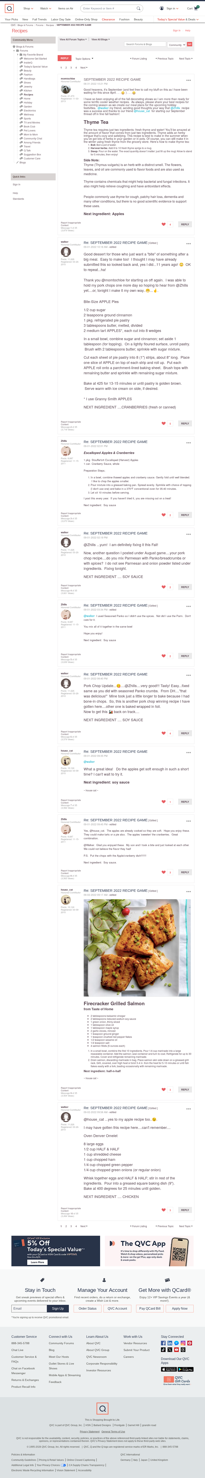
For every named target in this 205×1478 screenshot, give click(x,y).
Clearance (108, 19)
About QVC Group (97, 1350)
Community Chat (33, 138)
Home (27, 98)
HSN (88, 1425)
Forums (39, 25)
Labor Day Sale (61, 19)
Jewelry (28, 86)
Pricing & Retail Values (51, 1460)
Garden (28, 106)
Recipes (50, 25)
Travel (27, 146)
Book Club (29, 126)
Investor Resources (98, 1370)
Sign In (177, 30)
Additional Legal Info (22, 1465)
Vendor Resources (135, 1343)
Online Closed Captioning (81, 1460)
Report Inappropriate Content (71, 224)
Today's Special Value (36, 66)
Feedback (55, 1382)
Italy (135, 1460)
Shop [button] (26, 8)
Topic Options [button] (82, 58)
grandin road (149, 1425)
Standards (18, 198)
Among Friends (32, 142)
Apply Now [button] (180, 1308)
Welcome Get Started (35, 58)
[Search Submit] (139, 8)
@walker (103, 108)
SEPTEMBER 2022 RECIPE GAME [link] (74, 24)
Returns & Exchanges (25, 1380)
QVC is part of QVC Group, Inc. (65, 1425)
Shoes (27, 82)
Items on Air (65, 8)
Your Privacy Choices (48, 1465)
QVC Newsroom (96, 1356)
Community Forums (61, 1343)
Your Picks (11, 19)
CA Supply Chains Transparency (86, 1465)
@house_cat (142, 111)
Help (187, 30)
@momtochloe (113, 279)
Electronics (30, 110)
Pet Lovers (29, 130)
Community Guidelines (23, 1460)
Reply (185, 224)
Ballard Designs (102, 1425)
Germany (126, 1460)
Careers (129, 1356)
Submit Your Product (137, 1350)
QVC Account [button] (117, 1308)
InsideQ (28, 62)
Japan (144, 1460)
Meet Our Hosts (59, 1356)
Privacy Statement (89, 1431)
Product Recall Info (23, 1386)
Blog (51, 1350)
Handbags (29, 78)
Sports (27, 118)
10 (71, 1213)
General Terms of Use (113, 1431)
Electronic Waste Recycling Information (32, 1470)
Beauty (138, 19)
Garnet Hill (133, 1425)
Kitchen (28, 90)
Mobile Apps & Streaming (65, 1375)
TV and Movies (32, 122)
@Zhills (175, 108)
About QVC (93, 1343)
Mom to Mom (31, 134)
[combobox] (107, 8)
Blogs (23, 162)
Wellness (29, 114)
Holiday (28, 102)
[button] (162, 8)
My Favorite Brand (33, 54)
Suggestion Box (32, 154)
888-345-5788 (20, 1343)
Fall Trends (39, 19)
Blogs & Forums (25, 25)
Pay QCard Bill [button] (150, 1308)
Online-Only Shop (86, 19)
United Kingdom (159, 1460)
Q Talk (27, 150)
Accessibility (84, 1470)
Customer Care (32, 158)
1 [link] (61, 67)
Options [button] (188, 80)
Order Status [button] (87, 1308)
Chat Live (17, 1350)
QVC (13, 25)
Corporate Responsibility (101, 1363)
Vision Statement (66, 1470)
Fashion (124, 19)
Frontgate (119, 1425)
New (25, 19)
